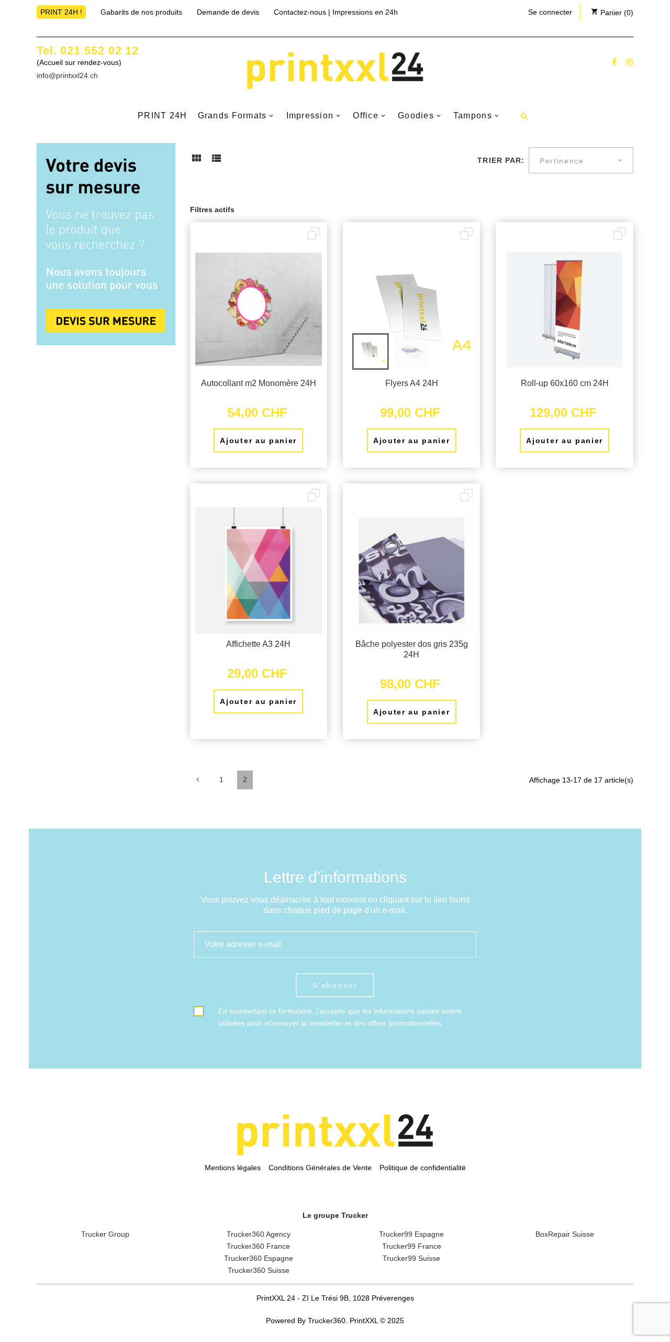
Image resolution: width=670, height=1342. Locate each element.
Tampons (472, 115)
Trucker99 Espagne (411, 1234)
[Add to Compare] (313, 234)
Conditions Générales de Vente (320, 1167)
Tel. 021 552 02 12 (88, 50)
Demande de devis (228, 12)
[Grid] (196, 162)
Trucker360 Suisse (258, 1270)
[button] (550, 12)
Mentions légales (233, 1167)
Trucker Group (105, 1234)
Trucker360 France (258, 1246)
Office (365, 115)
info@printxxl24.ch (67, 75)
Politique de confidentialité (422, 1167)
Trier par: (500, 160)
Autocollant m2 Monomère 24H (258, 383)
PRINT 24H (162, 115)
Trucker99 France (411, 1246)
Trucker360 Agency (259, 1234)
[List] (216, 162)
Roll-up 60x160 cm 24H (565, 383)
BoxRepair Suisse (564, 1234)
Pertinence (562, 161)
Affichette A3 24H (258, 644)
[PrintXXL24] (335, 70)
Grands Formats (232, 115)
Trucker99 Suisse (411, 1258)
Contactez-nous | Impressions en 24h (336, 12)
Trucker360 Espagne (258, 1258)
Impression (310, 115)
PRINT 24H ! (61, 12)
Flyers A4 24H (411, 383)
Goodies (416, 115)
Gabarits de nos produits (141, 12)
